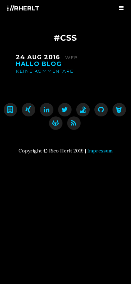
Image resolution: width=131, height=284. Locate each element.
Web (72, 57)
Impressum (100, 151)
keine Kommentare (44, 71)
